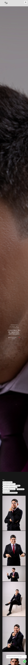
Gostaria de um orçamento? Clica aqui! (14, 656)
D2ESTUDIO (6, 491)
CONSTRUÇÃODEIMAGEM (10, 487)
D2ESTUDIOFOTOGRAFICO (10, 492)
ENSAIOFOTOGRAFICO (9, 483)
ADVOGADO (20, 489)
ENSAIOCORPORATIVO (9, 489)
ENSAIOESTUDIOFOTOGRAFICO (11, 485)
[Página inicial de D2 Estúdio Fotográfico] (6, 3)
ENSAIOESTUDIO (7, 482)
